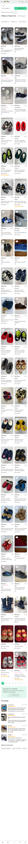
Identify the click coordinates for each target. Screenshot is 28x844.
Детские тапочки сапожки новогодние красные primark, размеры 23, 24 (6, 558)
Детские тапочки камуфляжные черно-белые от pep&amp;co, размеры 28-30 (7, 291)
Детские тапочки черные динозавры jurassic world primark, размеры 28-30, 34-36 (20, 470)
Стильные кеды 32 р (20, 558)
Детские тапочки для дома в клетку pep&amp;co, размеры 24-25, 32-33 (6, 141)
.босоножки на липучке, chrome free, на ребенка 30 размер (7, 111)
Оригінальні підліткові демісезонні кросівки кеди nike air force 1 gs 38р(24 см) (20, 80)
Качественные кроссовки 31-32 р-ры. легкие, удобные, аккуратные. (17, 729)
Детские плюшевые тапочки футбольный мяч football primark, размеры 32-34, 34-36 (6, 381)
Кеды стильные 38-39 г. (20, 232)
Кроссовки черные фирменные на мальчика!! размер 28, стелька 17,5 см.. (20, 49)
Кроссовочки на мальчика (14, 738)
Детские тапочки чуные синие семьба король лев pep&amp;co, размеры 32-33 (7, 529)
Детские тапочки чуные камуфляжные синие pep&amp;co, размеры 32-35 (21, 499)
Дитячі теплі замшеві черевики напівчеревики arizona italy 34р (20, 322)
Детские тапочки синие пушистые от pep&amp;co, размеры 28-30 (7, 320)
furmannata (11, 705)
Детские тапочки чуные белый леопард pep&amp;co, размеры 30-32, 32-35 (7, 202)
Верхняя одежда (6, 748)
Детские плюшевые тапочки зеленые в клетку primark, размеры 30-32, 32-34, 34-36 (21, 170)
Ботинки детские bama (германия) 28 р (7, 619)
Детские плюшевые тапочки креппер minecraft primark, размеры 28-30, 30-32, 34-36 (6, 170)
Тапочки (14, 21)
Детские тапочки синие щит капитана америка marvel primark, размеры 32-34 (7, 470)
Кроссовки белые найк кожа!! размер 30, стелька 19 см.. (7, 51)
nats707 (10, 725)
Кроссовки (5, 21)
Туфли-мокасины (5, 262)
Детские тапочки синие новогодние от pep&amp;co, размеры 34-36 (7, 440)
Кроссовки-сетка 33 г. (20, 262)
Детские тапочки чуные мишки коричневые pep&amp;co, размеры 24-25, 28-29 (21, 529)
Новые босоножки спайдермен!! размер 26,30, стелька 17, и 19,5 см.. (20, 675)
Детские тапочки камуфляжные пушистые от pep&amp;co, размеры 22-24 (20, 410)
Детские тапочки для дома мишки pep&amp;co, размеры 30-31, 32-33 (20, 381)
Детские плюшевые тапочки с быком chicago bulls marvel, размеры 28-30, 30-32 (6, 351)
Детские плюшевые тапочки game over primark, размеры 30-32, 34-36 (21, 351)
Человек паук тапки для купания (7, 410)
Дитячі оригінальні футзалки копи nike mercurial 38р (6, 590)
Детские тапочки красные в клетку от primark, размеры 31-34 (7, 499)
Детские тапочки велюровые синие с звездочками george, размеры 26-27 (20, 291)
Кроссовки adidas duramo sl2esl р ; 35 (17, 718)
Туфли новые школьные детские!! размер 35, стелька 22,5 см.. (7, 80)
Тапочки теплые (5, 646)
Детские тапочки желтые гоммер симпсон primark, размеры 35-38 (19, 440)
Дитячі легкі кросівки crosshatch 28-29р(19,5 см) (20, 110)
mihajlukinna (11, 714)
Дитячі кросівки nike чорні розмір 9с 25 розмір (20, 588)
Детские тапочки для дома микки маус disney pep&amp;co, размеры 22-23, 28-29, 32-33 (21, 202)
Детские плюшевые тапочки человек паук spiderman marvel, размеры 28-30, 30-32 (20, 141)
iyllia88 (9, 735)
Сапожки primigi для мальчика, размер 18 (20, 619)
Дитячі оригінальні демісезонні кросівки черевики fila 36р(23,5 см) (6, 233)
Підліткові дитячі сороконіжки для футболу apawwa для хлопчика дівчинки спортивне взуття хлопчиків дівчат (17, 708)
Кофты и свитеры (16, 748)
